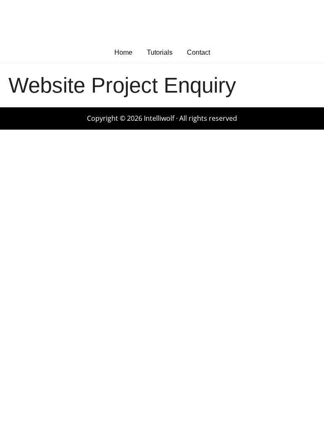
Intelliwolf (162, 21)
